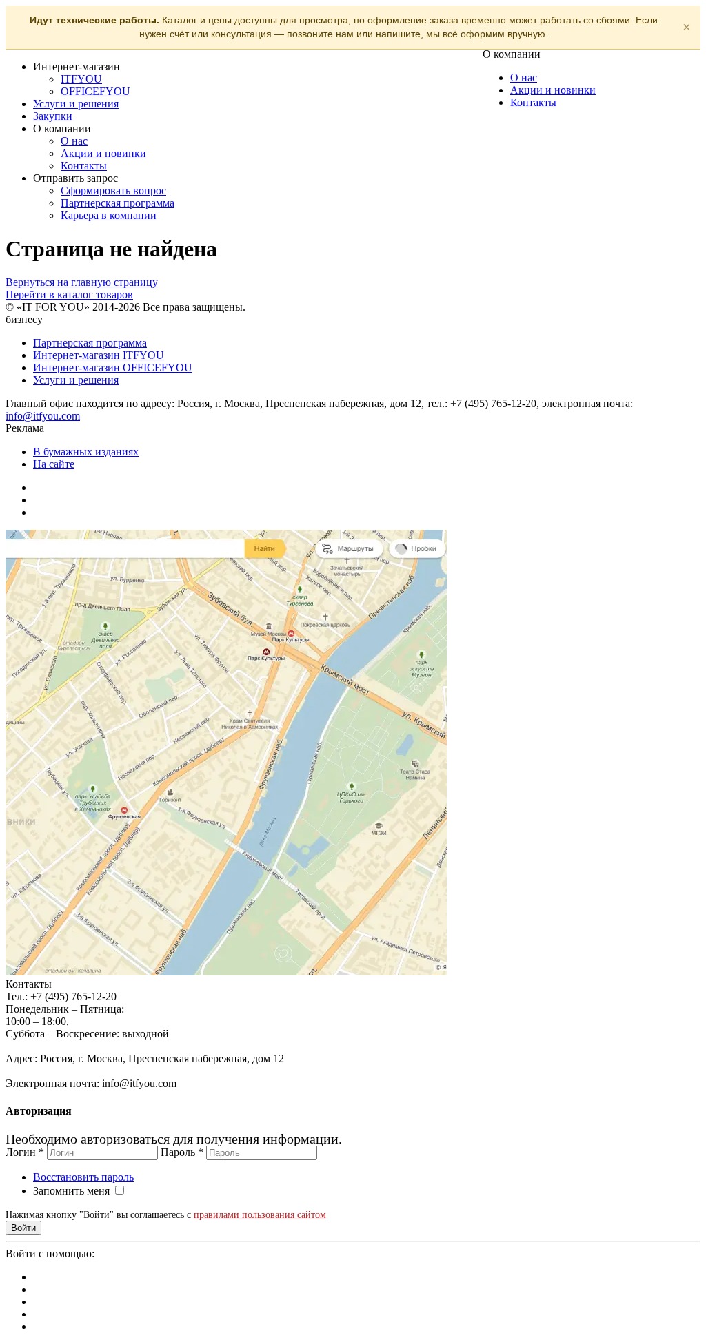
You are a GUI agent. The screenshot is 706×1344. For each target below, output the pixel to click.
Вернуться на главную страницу (82, 282)
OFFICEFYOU (95, 91)
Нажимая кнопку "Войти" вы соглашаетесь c (166, 1215)
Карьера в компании (109, 215)
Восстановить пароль (83, 1177)
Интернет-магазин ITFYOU (98, 355)
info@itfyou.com (43, 416)
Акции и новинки (103, 153)
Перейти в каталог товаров (69, 294)
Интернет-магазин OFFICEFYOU (112, 367)
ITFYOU (81, 79)
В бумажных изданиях (86, 451)
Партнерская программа (117, 203)
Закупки (52, 116)
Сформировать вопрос (113, 190)
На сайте (53, 464)
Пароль (182, 1152)
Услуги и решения (76, 104)
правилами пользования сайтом (260, 1215)
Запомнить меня (71, 1191)
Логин (25, 1152)
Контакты (84, 166)
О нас (74, 141)
